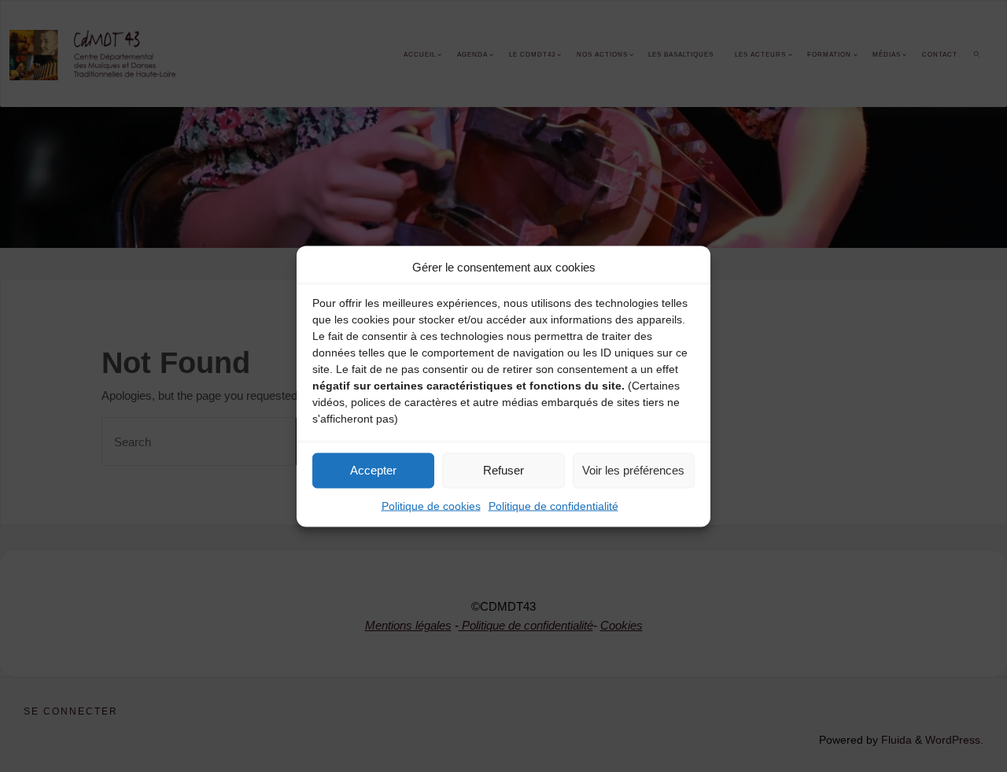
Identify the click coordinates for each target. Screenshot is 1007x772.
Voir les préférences (633, 470)
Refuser (503, 470)
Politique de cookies (431, 505)
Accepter (373, 470)
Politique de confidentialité (553, 505)
